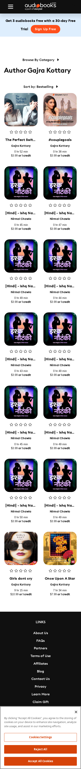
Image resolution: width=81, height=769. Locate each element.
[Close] (76, 712)
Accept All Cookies (40, 761)
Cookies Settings (40, 737)
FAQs (40, 640)
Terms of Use (41, 656)
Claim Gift (41, 702)
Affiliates (40, 663)
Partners (40, 648)
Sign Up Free (45, 29)
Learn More (41, 694)
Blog (40, 671)
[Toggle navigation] (10, 7)
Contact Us (40, 679)
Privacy (40, 686)
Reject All (40, 749)
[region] (40, 737)
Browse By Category (38, 60)
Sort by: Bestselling (38, 86)
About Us (40, 633)
